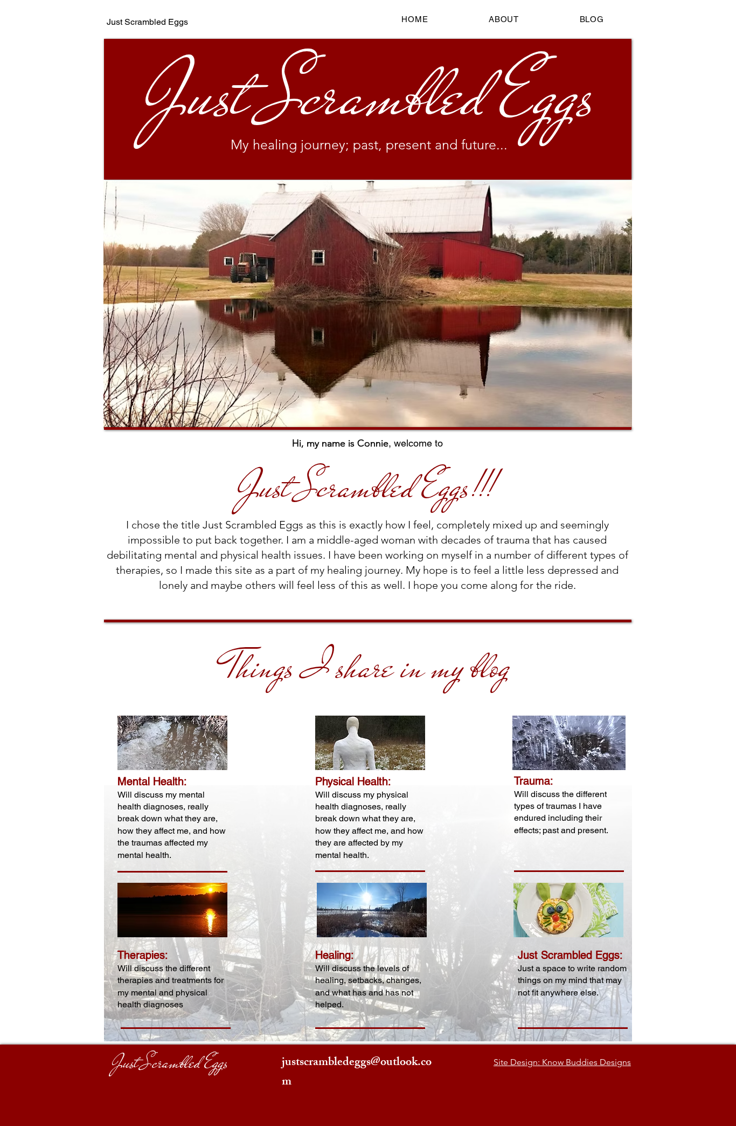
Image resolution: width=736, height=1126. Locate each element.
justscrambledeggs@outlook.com (357, 1073)
